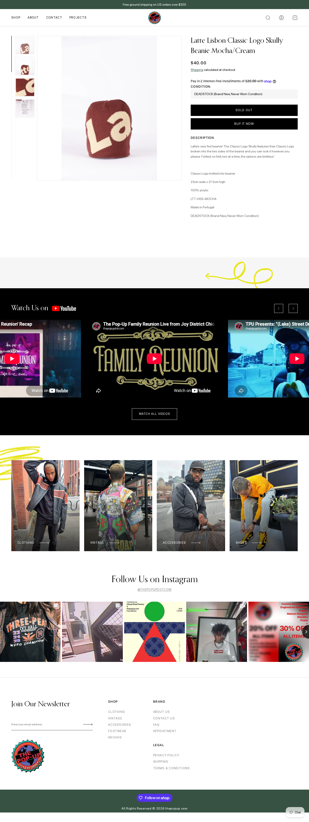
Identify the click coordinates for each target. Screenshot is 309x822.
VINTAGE (115, 718)
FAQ (156, 724)
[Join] (87, 724)
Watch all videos (154, 414)
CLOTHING (116, 712)
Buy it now (244, 123)
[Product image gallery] (109, 108)
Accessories (174, 542)
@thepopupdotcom (155, 589)
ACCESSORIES (119, 724)
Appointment (164, 731)
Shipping (197, 70)
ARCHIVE (115, 737)
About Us (161, 712)
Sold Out (244, 110)
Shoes (241, 542)
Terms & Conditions (171, 768)
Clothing (25, 542)
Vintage (97, 542)
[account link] (281, 17)
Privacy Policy (166, 755)
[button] (295, 17)
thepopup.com (176, 808)
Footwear (117, 731)
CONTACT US (164, 718)
